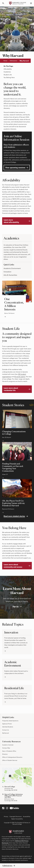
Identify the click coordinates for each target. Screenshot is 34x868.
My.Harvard (5, 733)
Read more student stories (14, 516)
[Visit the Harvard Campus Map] (17, 777)
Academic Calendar (8, 745)
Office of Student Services (9, 760)
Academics (7, 72)
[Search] (4, 3)
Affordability (8, 69)
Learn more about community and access (13, 565)
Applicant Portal (7, 724)
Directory (5, 754)
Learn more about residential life (11, 389)
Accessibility (26, 816)
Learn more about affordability (11, 221)
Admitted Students (7, 727)
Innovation (7, 272)
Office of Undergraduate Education (12, 757)
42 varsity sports (19, 377)
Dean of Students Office (9, 751)
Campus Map (6, 748)
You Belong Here (9, 77)
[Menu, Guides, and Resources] (30, 3)
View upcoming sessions (15, 168)
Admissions (13, 61)
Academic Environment (12, 268)
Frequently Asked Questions (10, 721)
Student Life (8, 75)
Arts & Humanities (10, 275)
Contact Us (5, 730)
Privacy (6, 816)
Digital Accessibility (17, 819)
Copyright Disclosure (16, 816)
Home (5, 61)
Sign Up (15, 606)
